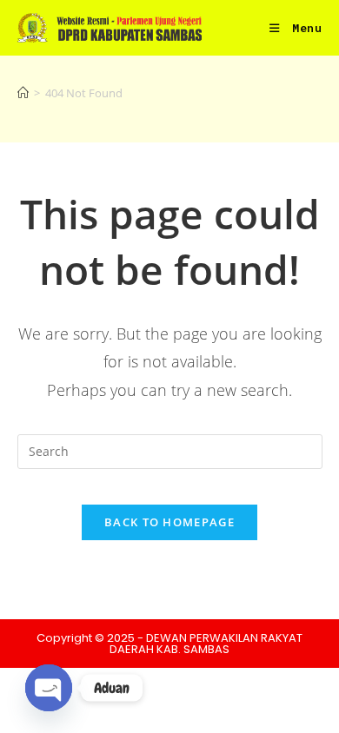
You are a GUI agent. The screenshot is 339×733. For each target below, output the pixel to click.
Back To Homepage (169, 522)
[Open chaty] (48, 687)
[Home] (23, 93)
